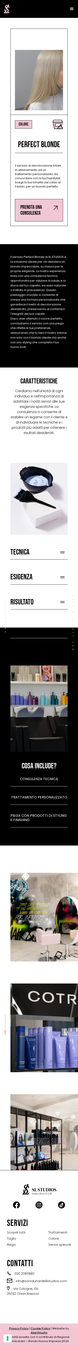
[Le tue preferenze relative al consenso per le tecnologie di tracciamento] (7, 1338)
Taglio (11, 1238)
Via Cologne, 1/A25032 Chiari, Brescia (23, 1291)
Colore (53, 1238)
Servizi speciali (59, 1244)
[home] (5, 9)
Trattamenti (57, 1232)
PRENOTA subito (49, 1142)
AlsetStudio (39, 1332)
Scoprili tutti (16, 1232)
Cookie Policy (40, 1328)
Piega (11, 1244)
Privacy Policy (19, 1328)
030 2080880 (20, 1273)
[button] (72, 9)
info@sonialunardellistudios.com (37, 1281)
